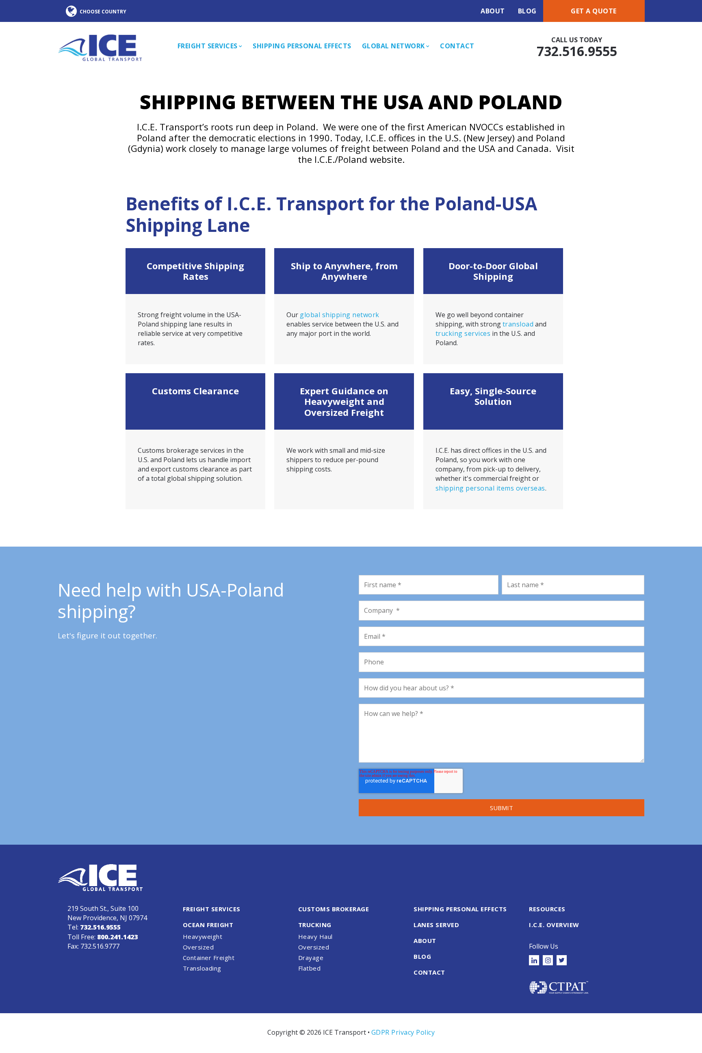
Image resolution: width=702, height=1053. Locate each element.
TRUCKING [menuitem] (315, 925)
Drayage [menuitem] (311, 958)
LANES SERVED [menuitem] (436, 925)
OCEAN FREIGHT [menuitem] (208, 925)
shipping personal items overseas (490, 488)
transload (518, 324)
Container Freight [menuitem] (209, 958)
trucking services (463, 333)
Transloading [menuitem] (202, 968)
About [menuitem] (493, 10)
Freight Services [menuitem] (208, 45)
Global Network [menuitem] (393, 45)
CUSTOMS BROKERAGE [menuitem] (333, 909)
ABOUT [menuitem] (425, 940)
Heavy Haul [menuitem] (315, 936)
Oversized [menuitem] (198, 947)
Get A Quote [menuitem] (594, 10)
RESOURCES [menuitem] (547, 909)
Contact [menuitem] (457, 45)
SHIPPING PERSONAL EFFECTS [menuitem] (460, 909)
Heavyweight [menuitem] (203, 936)
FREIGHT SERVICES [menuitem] (211, 909)
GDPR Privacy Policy (403, 1032)
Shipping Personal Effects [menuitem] (302, 45)
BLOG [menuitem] (422, 956)
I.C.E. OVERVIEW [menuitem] (554, 925)
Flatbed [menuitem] (309, 968)
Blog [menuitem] (527, 10)
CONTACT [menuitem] (429, 972)
